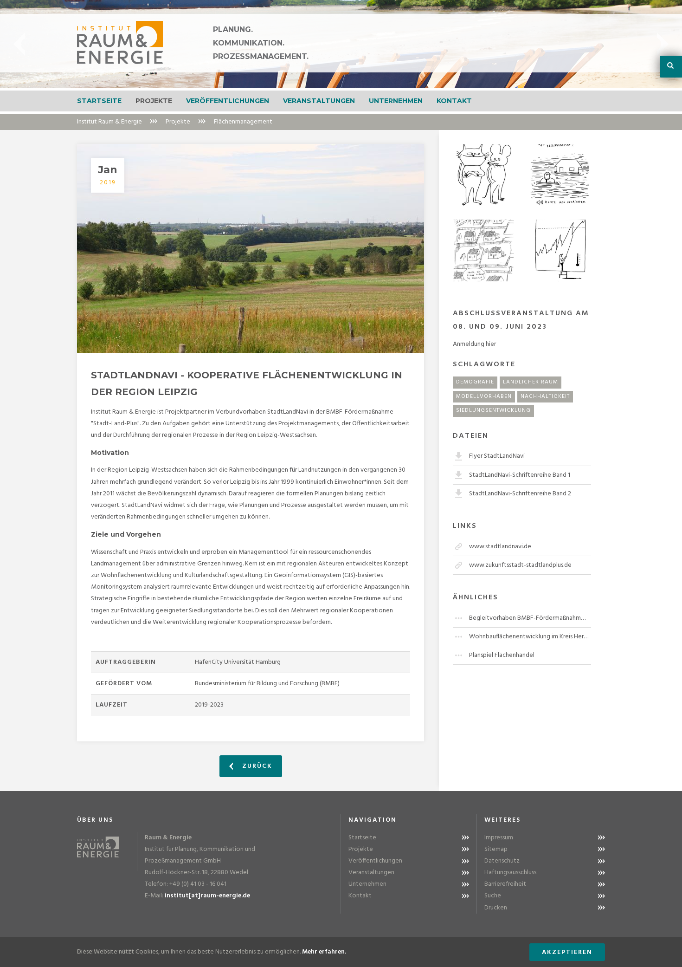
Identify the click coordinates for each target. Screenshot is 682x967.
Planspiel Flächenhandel (501, 655)
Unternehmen (396, 101)
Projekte (153, 101)
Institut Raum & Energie (109, 122)
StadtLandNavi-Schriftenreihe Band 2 (520, 493)
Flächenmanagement (243, 122)
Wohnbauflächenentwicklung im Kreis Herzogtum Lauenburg (530, 636)
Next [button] (663, 44)
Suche (492, 895)
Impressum (498, 837)
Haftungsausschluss (510, 872)
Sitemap (496, 849)
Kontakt (454, 101)
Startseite (99, 101)
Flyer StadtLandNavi (497, 456)
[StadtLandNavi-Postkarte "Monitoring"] (560, 250)
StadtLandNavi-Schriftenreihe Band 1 (519, 475)
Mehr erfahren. (324, 952)
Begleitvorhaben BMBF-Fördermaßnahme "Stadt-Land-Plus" (530, 618)
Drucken (495, 907)
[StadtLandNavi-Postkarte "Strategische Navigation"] (560, 175)
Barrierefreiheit (505, 884)
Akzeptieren (567, 952)
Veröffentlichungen (227, 101)
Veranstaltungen (319, 101)
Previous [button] (19, 44)
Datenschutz (502, 861)
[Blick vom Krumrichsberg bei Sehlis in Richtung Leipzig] (250, 248)
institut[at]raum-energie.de (207, 895)
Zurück (256, 766)
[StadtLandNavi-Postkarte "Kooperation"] (484, 175)
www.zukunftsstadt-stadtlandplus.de (520, 565)
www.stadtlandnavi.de (500, 546)
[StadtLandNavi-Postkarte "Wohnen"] (484, 250)
